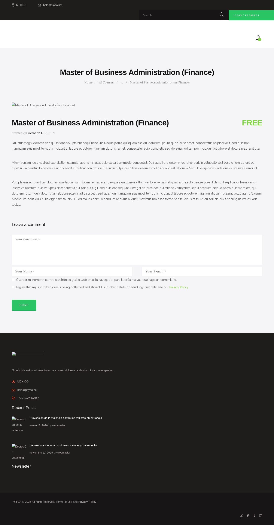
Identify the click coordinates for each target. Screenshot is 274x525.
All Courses (106, 82)
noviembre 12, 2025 (41, 452)
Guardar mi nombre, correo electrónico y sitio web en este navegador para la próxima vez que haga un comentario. (96, 279)
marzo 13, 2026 (39, 425)
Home (88, 82)
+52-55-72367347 (28, 398)
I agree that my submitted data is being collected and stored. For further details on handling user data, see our (102, 287)
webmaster (58, 425)
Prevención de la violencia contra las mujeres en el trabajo (66, 417)
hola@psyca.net (27, 389)
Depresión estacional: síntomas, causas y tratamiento (63, 445)
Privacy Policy (179, 287)
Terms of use (64, 501)
